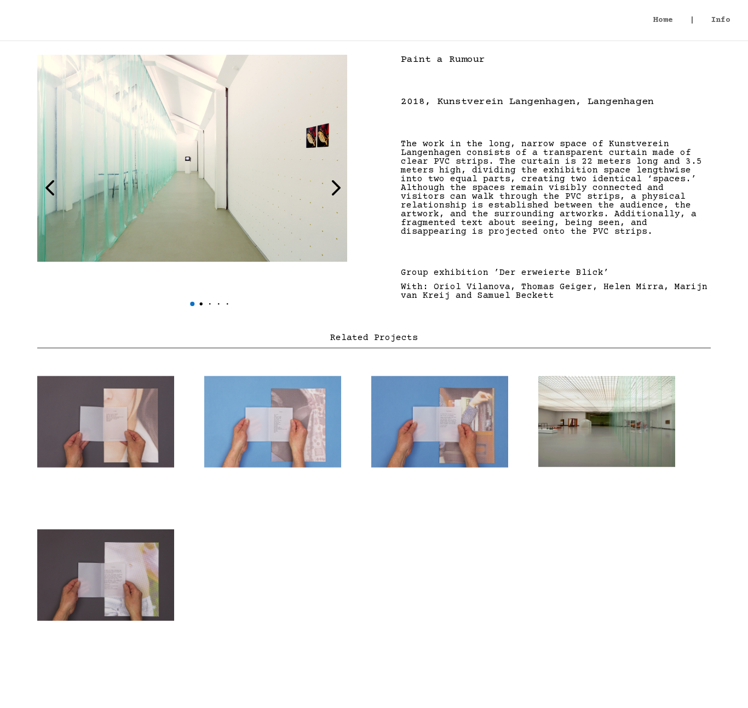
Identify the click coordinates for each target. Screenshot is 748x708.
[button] (192, 304)
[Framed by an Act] (439, 421)
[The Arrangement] (272, 421)
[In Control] (105, 574)
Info (720, 20)
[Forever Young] (606, 421)
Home (663, 20)
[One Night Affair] (105, 421)
